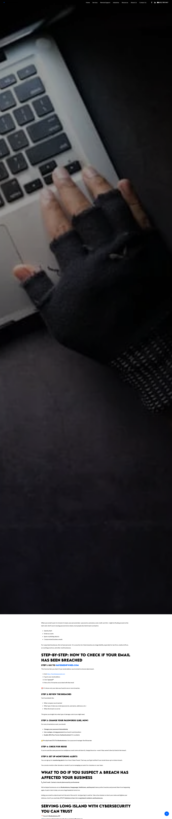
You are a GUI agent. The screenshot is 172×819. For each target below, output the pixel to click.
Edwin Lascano (33, 333)
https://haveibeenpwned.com (56, 674)
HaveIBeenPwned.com (67, 665)
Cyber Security (46, 333)
